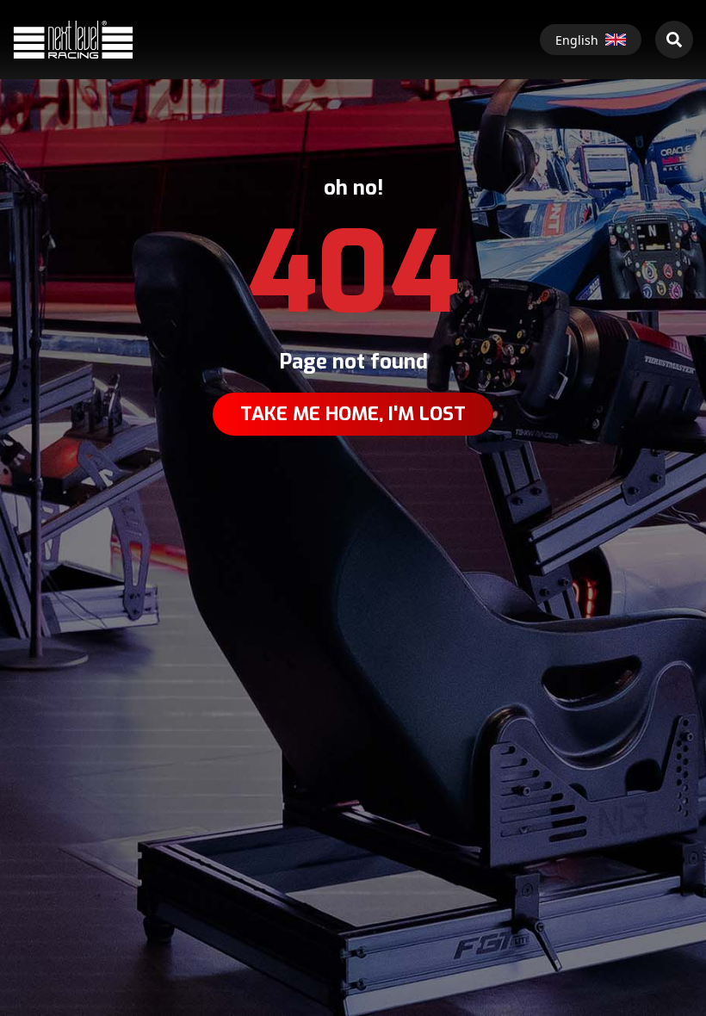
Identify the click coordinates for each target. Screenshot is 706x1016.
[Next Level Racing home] (73, 39)
